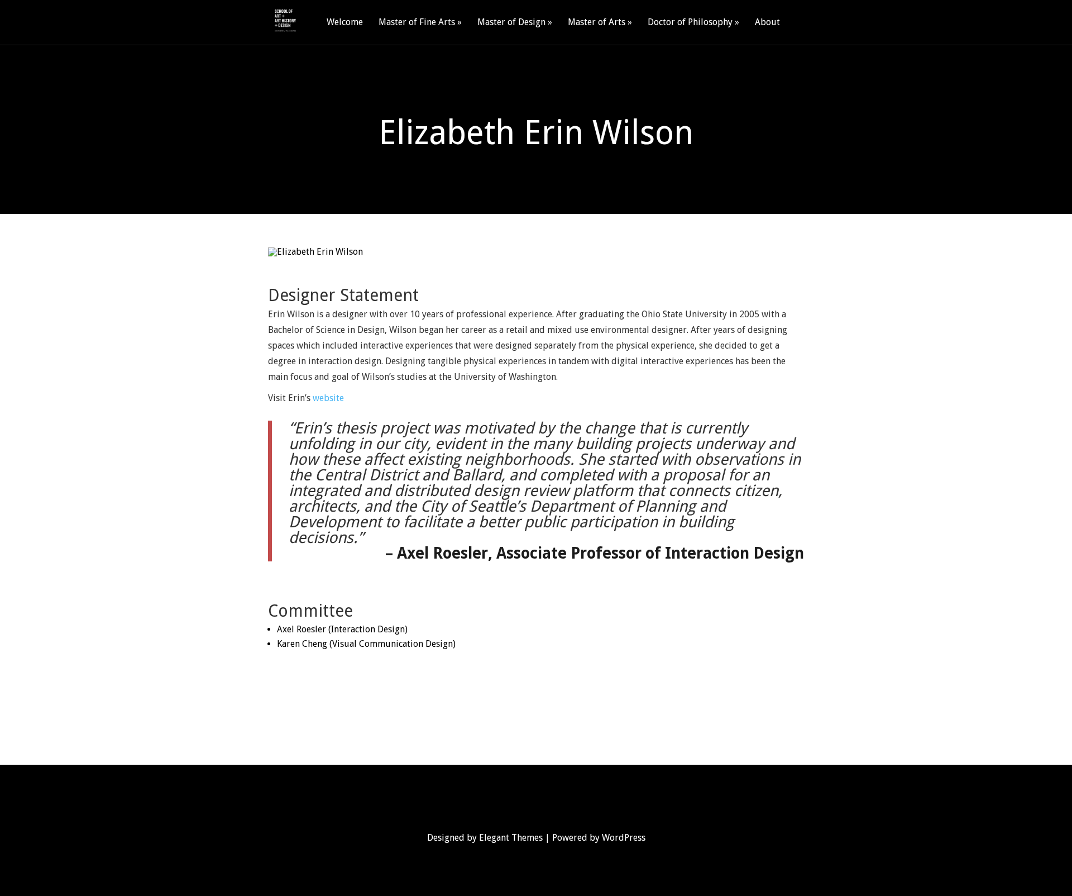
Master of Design (511, 22)
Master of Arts (596, 22)
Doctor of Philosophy (690, 22)
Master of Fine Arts (417, 22)
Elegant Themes (511, 837)
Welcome (345, 22)
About (767, 22)
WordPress (623, 837)
